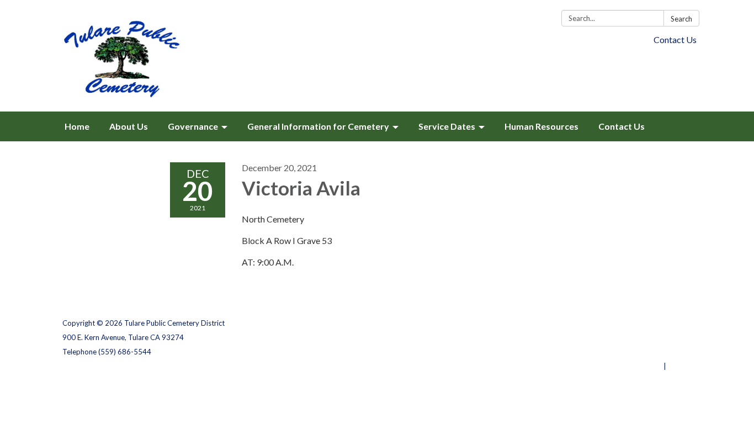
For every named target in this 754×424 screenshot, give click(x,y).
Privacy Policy (668, 323)
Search (681, 18)
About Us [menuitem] (128, 126)
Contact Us (675, 39)
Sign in (680, 366)
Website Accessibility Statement (633, 351)
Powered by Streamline (621, 366)
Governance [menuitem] (193, 126)
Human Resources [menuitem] (541, 126)
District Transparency (653, 337)
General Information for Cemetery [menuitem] (318, 126)
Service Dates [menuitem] (446, 126)
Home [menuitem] (77, 126)
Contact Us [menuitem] (621, 126)
